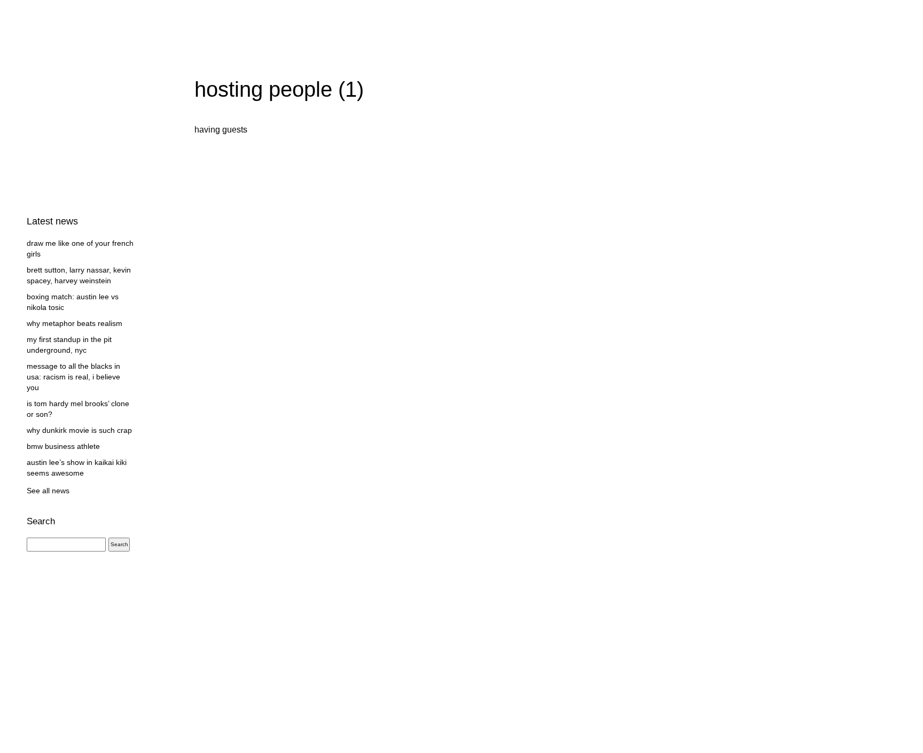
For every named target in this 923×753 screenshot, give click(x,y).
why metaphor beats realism (74, 323)
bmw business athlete (63, 446)
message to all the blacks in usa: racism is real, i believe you (73, 377)
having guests (220, 129)
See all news (48, 490)
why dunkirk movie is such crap (79, 430)
